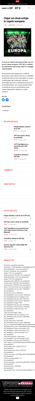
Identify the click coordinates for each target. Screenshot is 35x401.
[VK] (31, 190)
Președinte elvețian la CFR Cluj (14, 238)
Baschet (16, 150)
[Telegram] (27, 190)
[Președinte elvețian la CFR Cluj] (8, 156)
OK (17, 398)
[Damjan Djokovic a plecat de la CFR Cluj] (8, 128)
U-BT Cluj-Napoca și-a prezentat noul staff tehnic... (21, 146)
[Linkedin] (18, 190)
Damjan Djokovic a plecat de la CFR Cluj (17, 4)
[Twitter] (10, 190)
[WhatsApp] (14, 190)
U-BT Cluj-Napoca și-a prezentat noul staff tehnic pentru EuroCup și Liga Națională (16, 230)
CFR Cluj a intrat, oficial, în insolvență (22, 136)
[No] (33, 394)
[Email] (23, 190)
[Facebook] (6, 190)
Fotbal (5, 25)
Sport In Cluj (12, 25)
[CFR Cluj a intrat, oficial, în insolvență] (8, 137)
